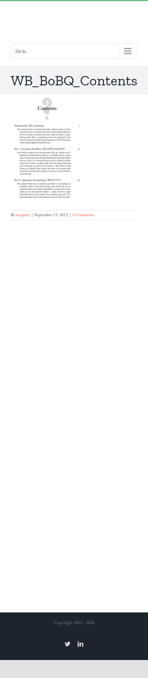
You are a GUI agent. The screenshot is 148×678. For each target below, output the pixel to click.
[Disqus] (74, 310)
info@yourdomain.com (74, 16)
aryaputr (23, 215)
